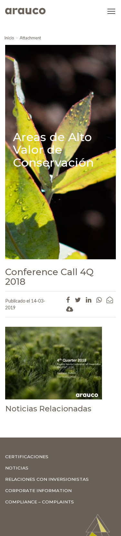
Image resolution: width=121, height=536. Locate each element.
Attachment (30, 37)
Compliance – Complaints (39, 501)
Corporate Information (38, 490)
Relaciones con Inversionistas (47, 479)
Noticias (16, 467)
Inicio (9, 37)
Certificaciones (26, 456)
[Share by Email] (109, 300)
